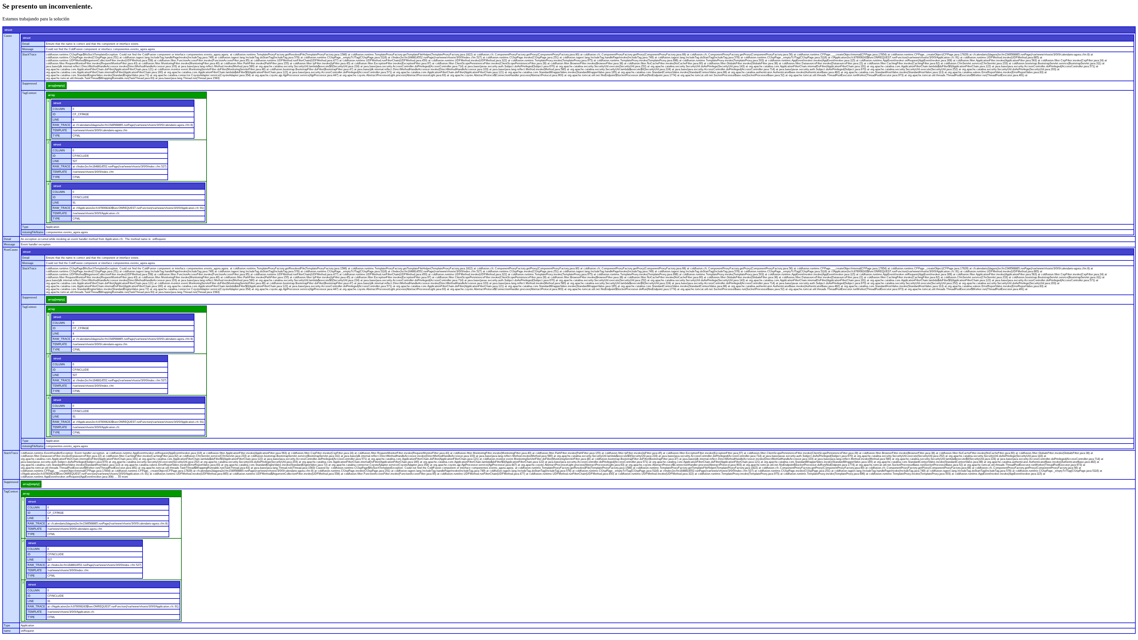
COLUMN (59, 109)
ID (54, 114)
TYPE (56, 135)
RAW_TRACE (61, 125)
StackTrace (29, 54)
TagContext (29, 93)
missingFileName (33, 232)
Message (27, 49)
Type (25, 226)
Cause (8, 35)
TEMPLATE (60, 130)
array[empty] (56, 85)
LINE (56, 119)
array (51, 95)
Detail (25, 43)
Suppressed (29, 83)
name (7, 630)
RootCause (11, 249)
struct (8, 29)
